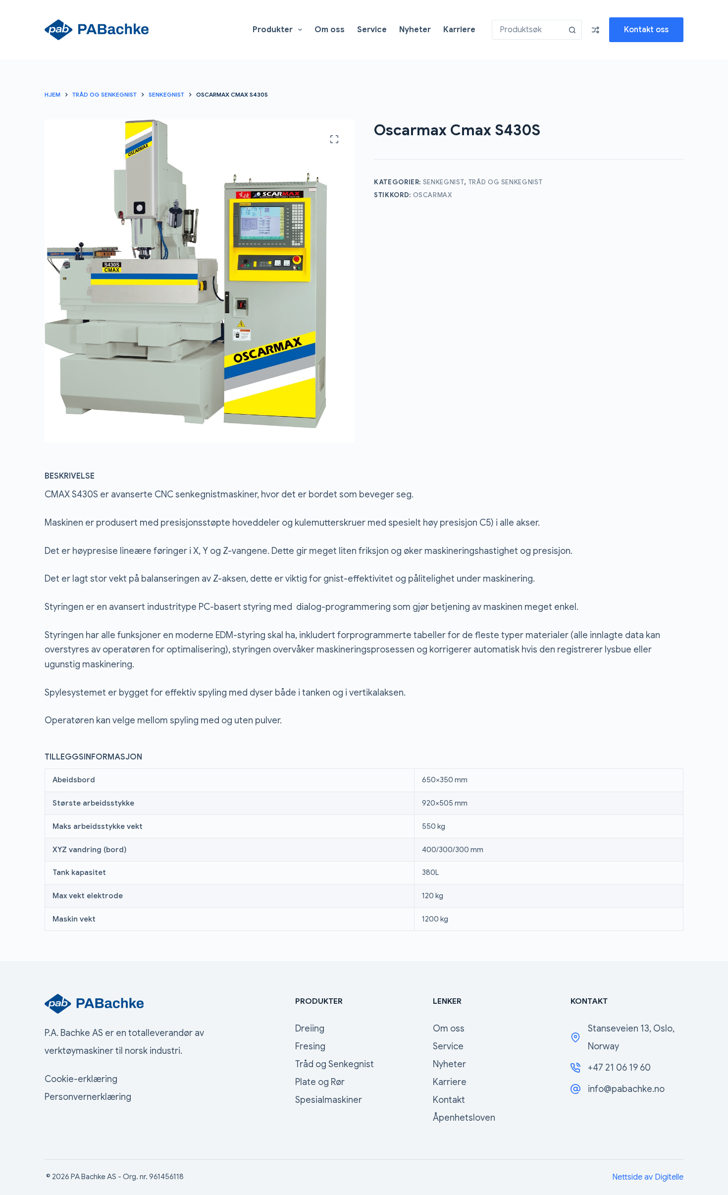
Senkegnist (444, 182)
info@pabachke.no (626, 1089)
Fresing (310, 1046)
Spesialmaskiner (328, 1099)
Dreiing (309, 1028)
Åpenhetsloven (464, 1117)
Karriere (459, 30)
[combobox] (527, 30)
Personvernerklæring (88, 1096)
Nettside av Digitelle (647, 1177)
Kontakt (449, 1099)
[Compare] (595, 30)
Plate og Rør (320, 1082)
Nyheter (415, 30)
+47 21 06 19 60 (619, 1067)
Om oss (329, 30)
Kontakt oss (646, 30)
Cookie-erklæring (81, 1079)
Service (372, 30)
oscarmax (432, 195)
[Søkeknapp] (572, 29)
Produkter (273, 30)
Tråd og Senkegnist (505, 182)
